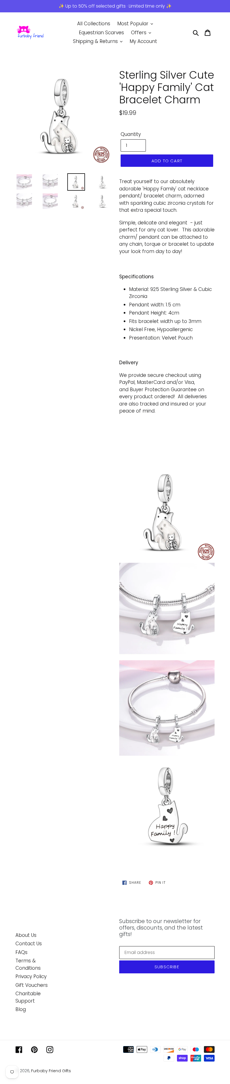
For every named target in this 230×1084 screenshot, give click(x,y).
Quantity (131, 134)
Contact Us (28, 943)
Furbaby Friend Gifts (51, 1071)
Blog (20, 1009)
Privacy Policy (31, 976)
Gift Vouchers (31, 985)
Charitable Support (28, 997)
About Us (25, 935)
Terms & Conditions (28, 964)
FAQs (21, 952)
